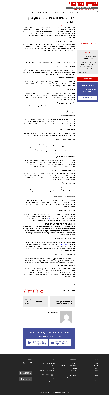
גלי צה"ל (75, 368)
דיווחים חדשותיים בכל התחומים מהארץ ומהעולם (48, 375)
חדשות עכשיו (74, 370)
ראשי (82, 12)
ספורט (62, 12)
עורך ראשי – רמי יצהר (50, 378)
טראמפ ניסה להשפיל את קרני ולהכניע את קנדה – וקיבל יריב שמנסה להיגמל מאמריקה (88, 54)
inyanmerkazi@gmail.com (48, 363)
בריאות (39, 12)
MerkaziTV (74, 363)
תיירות (34, 12)
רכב (52, 12)
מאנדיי (50, 218)
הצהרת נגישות (73, 373)
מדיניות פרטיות (73, 375)
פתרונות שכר (70, 147)
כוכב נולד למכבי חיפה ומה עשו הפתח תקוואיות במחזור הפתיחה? (87, 72)
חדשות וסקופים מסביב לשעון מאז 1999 (47, 371)
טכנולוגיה (46, 12)
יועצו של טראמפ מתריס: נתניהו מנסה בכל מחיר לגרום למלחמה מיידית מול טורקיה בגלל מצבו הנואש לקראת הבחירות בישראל (87, 64)
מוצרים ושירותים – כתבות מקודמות (69, 365)
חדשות (77, 12)
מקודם (73, 284)
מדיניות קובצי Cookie (72, 378)
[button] (42, 291)
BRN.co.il (42, 392)
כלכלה (57, 12)
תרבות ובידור (70, 12)
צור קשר (53, 365)
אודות (54, 368)
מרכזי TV (27, 12)
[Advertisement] (35, 6)
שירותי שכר (63, 244)
